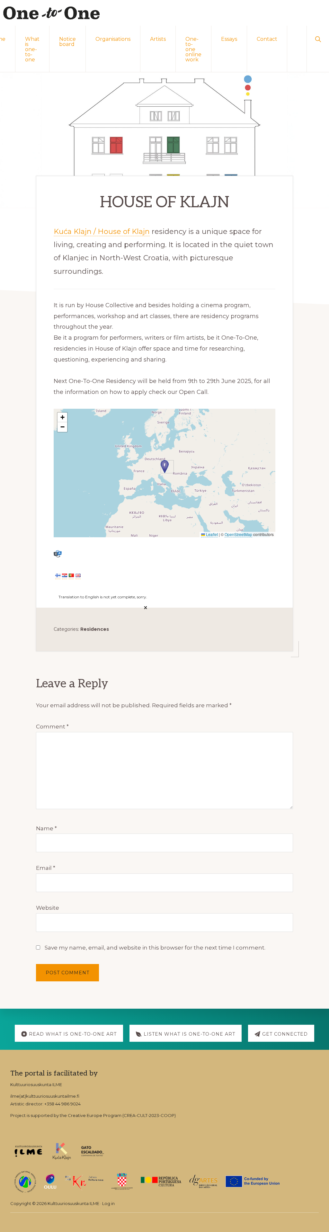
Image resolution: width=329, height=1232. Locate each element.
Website (47, 908)
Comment (52, 726)
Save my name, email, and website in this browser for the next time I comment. (155, 947)
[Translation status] (58, 553)
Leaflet (211, 534)
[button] (318, 38)
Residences (94, 629)
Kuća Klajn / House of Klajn (102, 231)
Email (45, 868)
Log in (108, 1203)
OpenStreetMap (238, 534)
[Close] (144, 607)
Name (46, 828)
